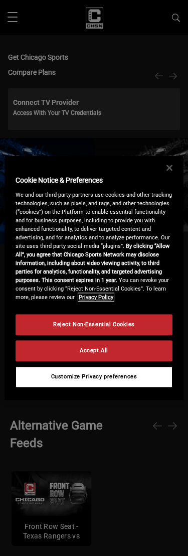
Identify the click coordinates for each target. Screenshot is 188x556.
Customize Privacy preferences (94, 376)
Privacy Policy (96, 297)
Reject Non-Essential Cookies (94, 324)
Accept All (94, 350)
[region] (94, 278)
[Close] (169, 168)
